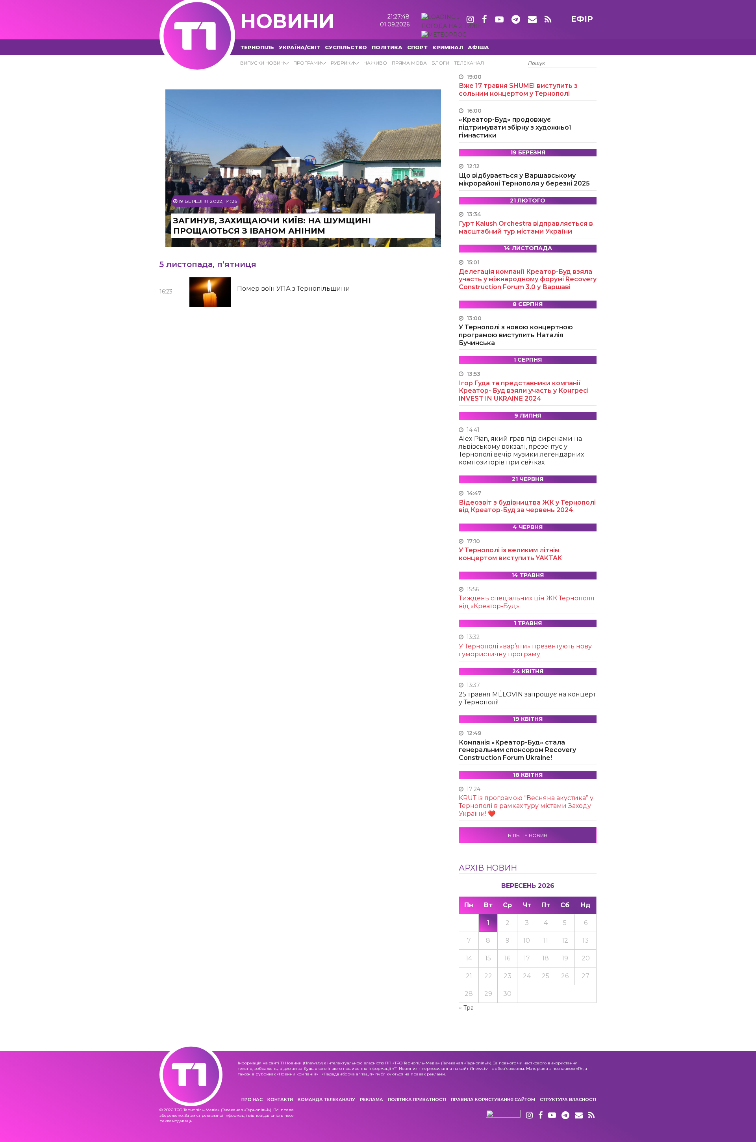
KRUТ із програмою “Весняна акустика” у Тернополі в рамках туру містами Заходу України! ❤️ (526, 805)
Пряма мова (409, 63)
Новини (287, 21)
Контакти (280, 1099)
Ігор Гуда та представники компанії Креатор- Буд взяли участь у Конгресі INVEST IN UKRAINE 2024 (524, 391)
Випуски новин (262, 63)
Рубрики (342, 63)
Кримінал (447, 47)
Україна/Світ (299, 47)
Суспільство (346, 47)
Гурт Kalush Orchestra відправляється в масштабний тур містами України (526, 227)
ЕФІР (582, 19)
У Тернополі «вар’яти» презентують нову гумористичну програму (525, 650)
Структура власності (568, 1099)
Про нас (252, 1099)
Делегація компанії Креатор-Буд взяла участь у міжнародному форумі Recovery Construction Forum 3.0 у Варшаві (528, 279)
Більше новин (527, 835)
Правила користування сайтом (493, 1099)
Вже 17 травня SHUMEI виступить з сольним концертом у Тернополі (518, 89)
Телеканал (469, 63)
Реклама (371, 1099)
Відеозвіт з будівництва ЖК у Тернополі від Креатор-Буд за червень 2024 (527, 506)
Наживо (375, 63)
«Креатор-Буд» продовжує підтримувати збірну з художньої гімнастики (515, 127)
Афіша (478, 47)
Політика (387, 47)
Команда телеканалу (326, 1099)
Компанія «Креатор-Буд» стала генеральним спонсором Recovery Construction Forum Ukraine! (517, 750)
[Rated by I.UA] (503, 1115)
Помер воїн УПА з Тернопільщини (293, 288)
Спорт (417, 47)
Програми (307, 63)
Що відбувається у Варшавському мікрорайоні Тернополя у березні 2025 (524, 179)
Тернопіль (257, 47)
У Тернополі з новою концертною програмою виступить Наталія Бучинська (516, 335)
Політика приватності (417, 1099)
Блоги (440, 63)
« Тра (466, 1007)
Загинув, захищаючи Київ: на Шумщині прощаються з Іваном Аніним (272, 226)
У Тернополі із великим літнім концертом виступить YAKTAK (510, 554)
